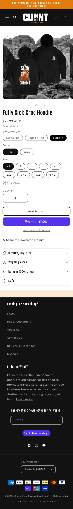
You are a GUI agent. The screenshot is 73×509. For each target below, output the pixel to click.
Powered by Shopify (39, 496)
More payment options (36, 230)
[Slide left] (29, 105)
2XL (9, 174)
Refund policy (60, 496)
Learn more (24, 399)
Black (10, 152)
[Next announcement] (66, 5)
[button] (7, 17)
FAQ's (11, 313)
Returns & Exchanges (21, 345)
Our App (12, 353)
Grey (27, 152)
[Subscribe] (58, 420)
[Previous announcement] (6, 5)
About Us (13, 329)
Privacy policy (27, 501)
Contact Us (14, 337)
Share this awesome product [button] (25, 239)
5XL (52, 174)
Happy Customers (19, 321)
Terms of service (47, 501)
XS (8, 166)
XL (55, 166)
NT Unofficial (20, 496)
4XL (38, 174)
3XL (23, 174)
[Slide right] (44, 105)
